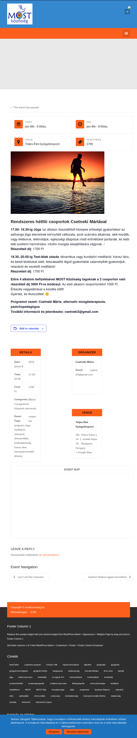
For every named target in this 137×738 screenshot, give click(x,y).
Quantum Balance (102, 690)
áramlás (12, 702)
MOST (28, 690)
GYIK (33, 612)
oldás (72, 690)
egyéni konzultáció (71, 665)
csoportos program (32, 665)
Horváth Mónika (91, 671)
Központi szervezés (25, 408)
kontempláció (93, 677)
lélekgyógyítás (78, 683)
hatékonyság (73, 671)
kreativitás (108, 677)
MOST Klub (41, 690)
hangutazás (58, 671)
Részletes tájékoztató (77, 731)
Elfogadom (54, 731)
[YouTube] (14, 33)
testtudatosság (22, 442)
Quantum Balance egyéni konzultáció (107, 577)
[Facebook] (9, 33)
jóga (27, 425)
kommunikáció (76, 677)
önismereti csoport (44, 702)
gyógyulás (101, 665)
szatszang (55, 696)
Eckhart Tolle (51, 665)
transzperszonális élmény (94, 696)
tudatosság (116, 696)
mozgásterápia (58, 690)
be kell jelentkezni (49, 554)
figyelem (87, 665)
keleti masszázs (25, 677)
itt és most (108, 671)
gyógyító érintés (40, 671)
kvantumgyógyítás (36, 683)
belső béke (14, 665)
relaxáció (19, 434)
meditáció (19, 429)
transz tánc (20, 447)
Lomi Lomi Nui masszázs (30, 577)
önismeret (26, 702)
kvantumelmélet (16, 683)
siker (11, 696)
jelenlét (121, 671)
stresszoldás (21, 438)
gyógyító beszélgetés (18, 671)
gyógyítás (115, 665)
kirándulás (42, 677)
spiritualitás (24, 696)
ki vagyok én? (58, 677)
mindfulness (14, 690)
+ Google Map (84, 452)
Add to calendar (29, 328)
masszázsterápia (97, 683)
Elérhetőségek (19, 612)
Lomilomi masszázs (58, 683)
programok (84, 690)
